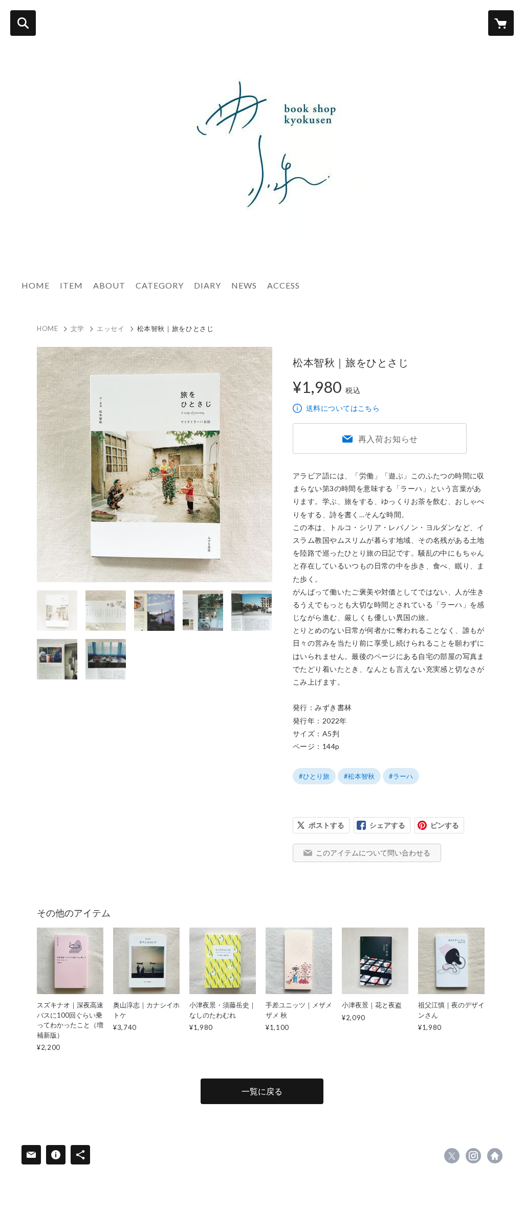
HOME (35, 285)
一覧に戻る (262, 1091)
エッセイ (111, 328)
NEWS (244, 285)
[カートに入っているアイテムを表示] (501, 23)
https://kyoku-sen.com (495, 1155)
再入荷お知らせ (388, 439)
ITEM (71, 285)
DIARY (207, 285)
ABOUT (109, 285)
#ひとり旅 (314, 776)
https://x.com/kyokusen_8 (452, 1155)
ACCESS (283, 285)
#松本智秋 (359, 776)
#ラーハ (401, 776)
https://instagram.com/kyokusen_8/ (473, 1155)
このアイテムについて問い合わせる (373, 852)
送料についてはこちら (343, 408)
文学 (77, 328)
